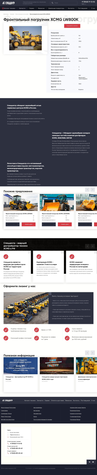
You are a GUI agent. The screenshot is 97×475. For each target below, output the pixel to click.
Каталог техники (9, 8)
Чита (83, 4)
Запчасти (22, 8)
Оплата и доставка (57, 400)
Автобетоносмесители (7, 419)
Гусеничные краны (75, 416)
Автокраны (37, 410)
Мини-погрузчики (6, 416)
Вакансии (41, 8)
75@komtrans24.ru (15, 434)
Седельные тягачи (6, 413)
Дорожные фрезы (75, 419)
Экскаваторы (37, 413)
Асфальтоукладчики (75, 413)
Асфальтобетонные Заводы (78, 407)
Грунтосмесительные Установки (43, 419)
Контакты (71, 8)
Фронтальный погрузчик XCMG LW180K (19, 213)
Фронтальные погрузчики (8, 407)
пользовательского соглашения (46, 468)
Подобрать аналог (72, 26)
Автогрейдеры (38, 407)
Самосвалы (4, 410)
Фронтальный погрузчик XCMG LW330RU (56, 213)
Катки (35, 416)
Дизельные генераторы (56, 8)
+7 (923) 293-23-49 (16, 448)
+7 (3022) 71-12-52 (88, 2)
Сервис (31, 8)
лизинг (13, 224)
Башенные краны (75, 410)
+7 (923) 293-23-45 (16, 453)
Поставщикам (82, 8)
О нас (93, 8)
